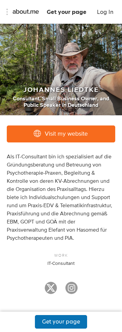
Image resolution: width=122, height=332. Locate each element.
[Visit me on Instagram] (71, 291)
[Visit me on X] (51, 291)
